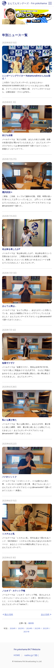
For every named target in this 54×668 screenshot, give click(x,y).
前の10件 (8, 614)
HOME (17, 655)
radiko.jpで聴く (31, 655)
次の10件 (45, 614)
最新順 (31, 623)
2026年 (13, 628)
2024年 (29, 628)
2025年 (21, 628)
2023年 (37, 628)
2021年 (26, 631)
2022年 (46, 628)
